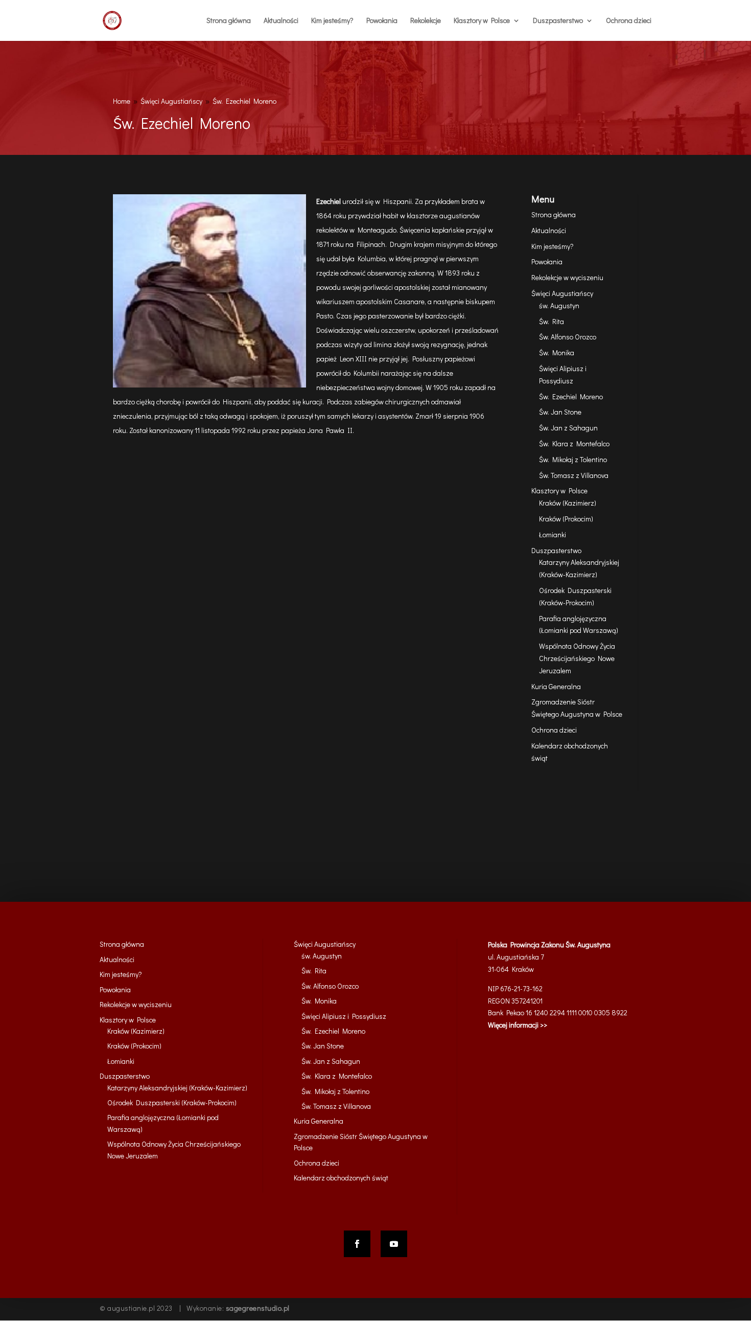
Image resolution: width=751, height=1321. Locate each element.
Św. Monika (556, 352)
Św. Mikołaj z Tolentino (573, 459)
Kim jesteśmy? (332, 21)
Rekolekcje (425, 21)
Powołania (381, 21)
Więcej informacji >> (517, 1025)
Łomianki (552, 534)
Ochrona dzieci (628, 21)
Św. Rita (551, 321)
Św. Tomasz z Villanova (573, 475)
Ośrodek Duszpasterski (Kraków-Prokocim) (172, 1102)
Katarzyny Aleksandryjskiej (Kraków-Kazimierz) (177, 1087)
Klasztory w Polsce (559, 490)
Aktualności (281, 21)
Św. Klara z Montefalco (574, 443)
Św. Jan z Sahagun (568, 427)
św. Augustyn (559, 305)
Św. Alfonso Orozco (567, 336)
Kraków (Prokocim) (566, 518)
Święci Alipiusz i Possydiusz (343, 1016)
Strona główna (228, 21)
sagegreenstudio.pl (258, 1308)
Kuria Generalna (556, 686)
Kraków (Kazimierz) (567, 503)
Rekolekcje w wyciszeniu (567, 277)
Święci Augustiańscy (562, 293)
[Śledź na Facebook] (357, 1244)
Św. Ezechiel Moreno (571, 396)
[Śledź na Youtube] (394, 1244)
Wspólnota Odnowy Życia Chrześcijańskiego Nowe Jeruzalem (577, 658)
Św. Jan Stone (560, 412)
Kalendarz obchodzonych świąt (341, 1177)
